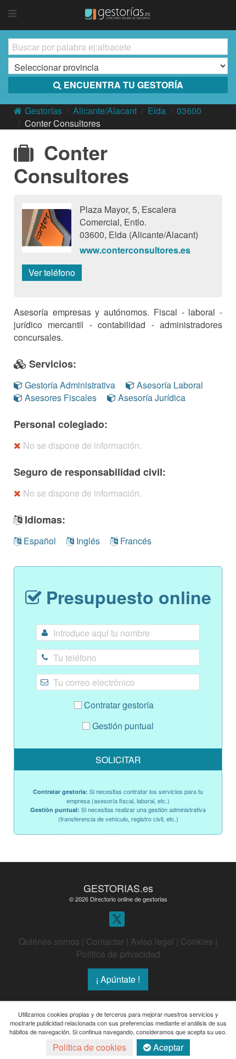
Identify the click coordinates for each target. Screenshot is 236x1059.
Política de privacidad (118, 954)
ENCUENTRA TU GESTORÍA (123, 84)
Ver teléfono (52, 272)
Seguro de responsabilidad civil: (90, 472)
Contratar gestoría (118, 705)
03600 (189, 110)
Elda (157, 110)
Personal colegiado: (61, 424)
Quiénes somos (49, 941)
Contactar (105, 941)
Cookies (197, 941)
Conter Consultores (62, 123)
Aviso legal (152, 941)
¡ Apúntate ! (118, 979)
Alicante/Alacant (105, 110)
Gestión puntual (122, 725)
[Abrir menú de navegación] (12, 13)
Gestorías (43, 110)
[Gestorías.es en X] (117, 918)
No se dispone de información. (82, 445)
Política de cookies (89, 1047)
